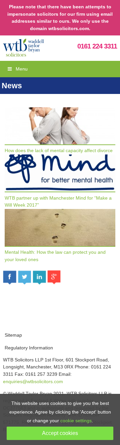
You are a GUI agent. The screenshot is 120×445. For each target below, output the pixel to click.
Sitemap (13, 335)
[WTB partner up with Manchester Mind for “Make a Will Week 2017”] (60, 190)
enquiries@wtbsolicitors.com (33, 381)
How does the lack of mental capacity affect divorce (59, 150)
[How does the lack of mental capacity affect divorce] (60, 143)
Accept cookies (60, 433)
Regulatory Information (29, 347)
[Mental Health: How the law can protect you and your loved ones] (60, 245)
